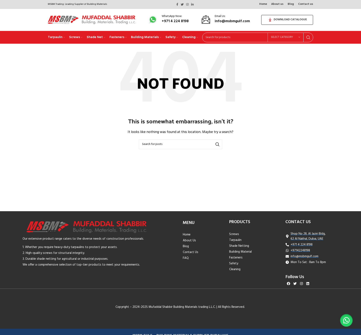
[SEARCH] (308, 37)
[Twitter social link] (182, 4)
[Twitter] (295, 283)
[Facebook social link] (177, 4)
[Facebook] (289, 283)
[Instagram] (301, 283)
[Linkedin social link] (192, 4)
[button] (346, 320)
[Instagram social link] (187, 4)
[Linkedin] (308, 283)
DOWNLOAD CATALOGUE (290, 19)
